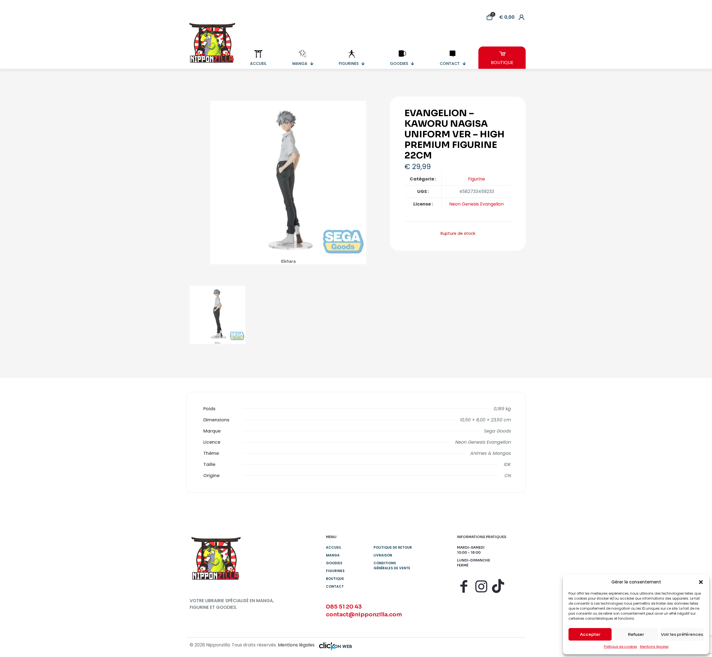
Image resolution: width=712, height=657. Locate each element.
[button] (701, 582)
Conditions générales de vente (392, 565)
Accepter (590, 634)
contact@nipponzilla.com (364, 614)
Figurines (335, 570)
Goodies (334, 563)
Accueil (333, 547)
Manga (333, 555)
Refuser (636, 634)
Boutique (335, 578)
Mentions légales (654, 646)
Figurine (476, 179)
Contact (335, 586)
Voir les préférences (682, 634)
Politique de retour (393, 547)
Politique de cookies (620, 646)
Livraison (383, 555)
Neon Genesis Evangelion (476, 204)
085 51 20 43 (344, 606)
